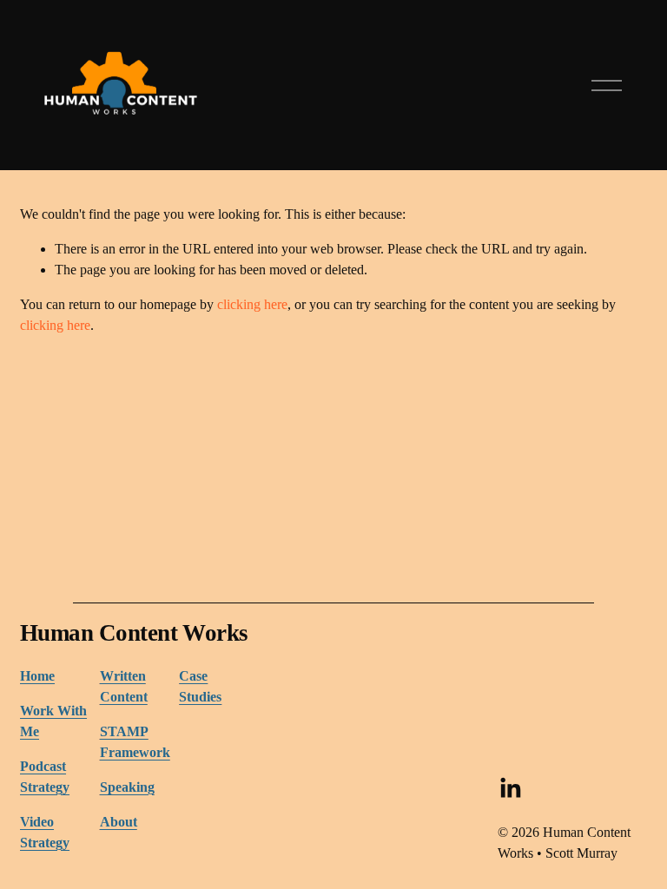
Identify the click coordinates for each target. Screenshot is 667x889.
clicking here (252, 304)
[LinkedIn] (510, 788)
